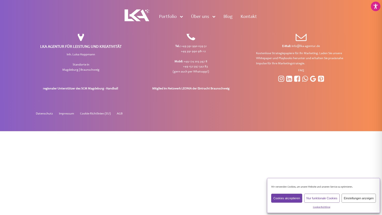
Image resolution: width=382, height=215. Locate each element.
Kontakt (249, 17)
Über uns (200, 17)
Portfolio (168, 17)
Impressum (66, 113)
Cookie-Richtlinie (321, 207)
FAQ (301, 70)
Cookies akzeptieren (286, 198)
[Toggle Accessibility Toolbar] (375, 6)
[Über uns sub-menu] (214, 17)
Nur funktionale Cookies (321, 198)
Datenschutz (44, 113)
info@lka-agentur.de (301, 46)
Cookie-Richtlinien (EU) (95, 113)
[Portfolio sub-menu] (182, 17)
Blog (228, 17)
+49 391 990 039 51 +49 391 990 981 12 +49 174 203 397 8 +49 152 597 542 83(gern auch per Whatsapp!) (191, 59)
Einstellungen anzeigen (359, 198)
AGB (120, 113)
